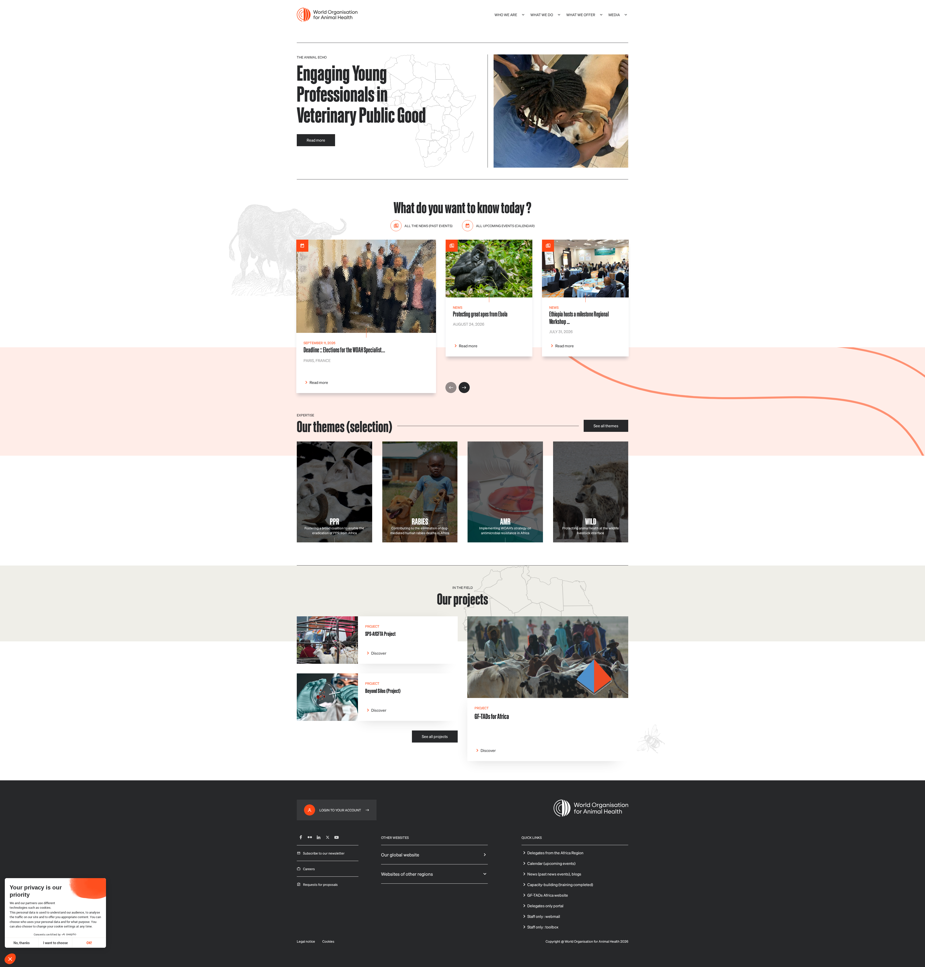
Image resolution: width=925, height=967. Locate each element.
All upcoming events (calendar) (505, 226)
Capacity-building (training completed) (560, 884)
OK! (89, 943)
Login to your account (340, 810)
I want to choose (55, 943)
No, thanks (21, 943)
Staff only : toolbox (542, 926)
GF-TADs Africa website (547, 895)
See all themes (606, 425)
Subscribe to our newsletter (323, 853)
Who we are (506, 14)
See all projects (435, 736)
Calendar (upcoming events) (551, 863)
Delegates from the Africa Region (555, 852)
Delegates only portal (545, 905)
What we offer (580, 14)
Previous (450, 387)
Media (614, 14)
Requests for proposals (320, 884)
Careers (309, 869)
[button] (10, 959)
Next (464, 387)
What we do (541, 14)
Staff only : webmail (543, 916)
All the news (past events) (428, 226)
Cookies (328, 941)
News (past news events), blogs (554, 873)
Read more (316, 140)
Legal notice (306, 941)
